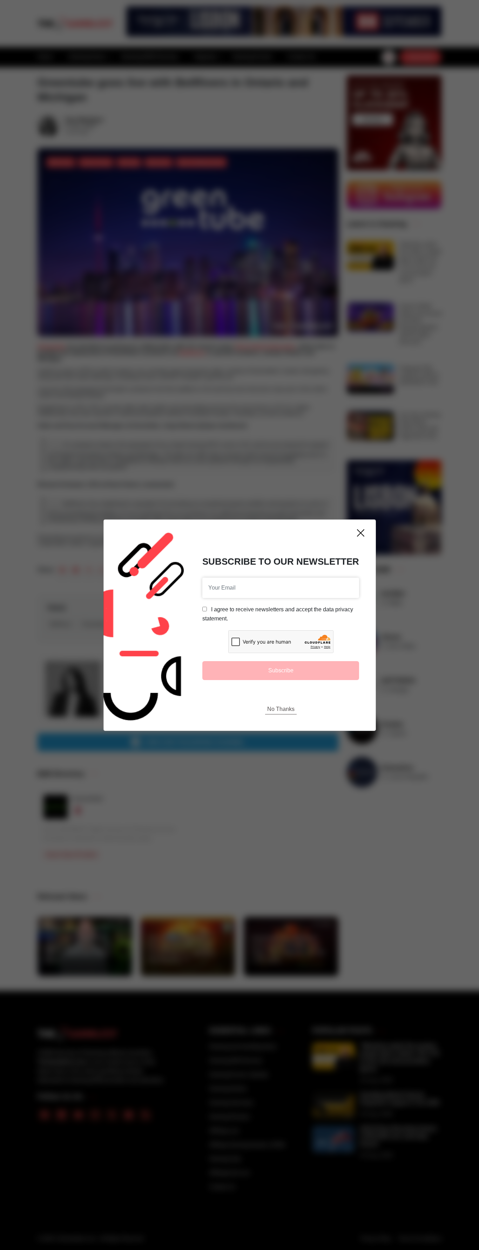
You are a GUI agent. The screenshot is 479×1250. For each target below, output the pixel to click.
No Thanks (281, 709)
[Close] (360, 532)
